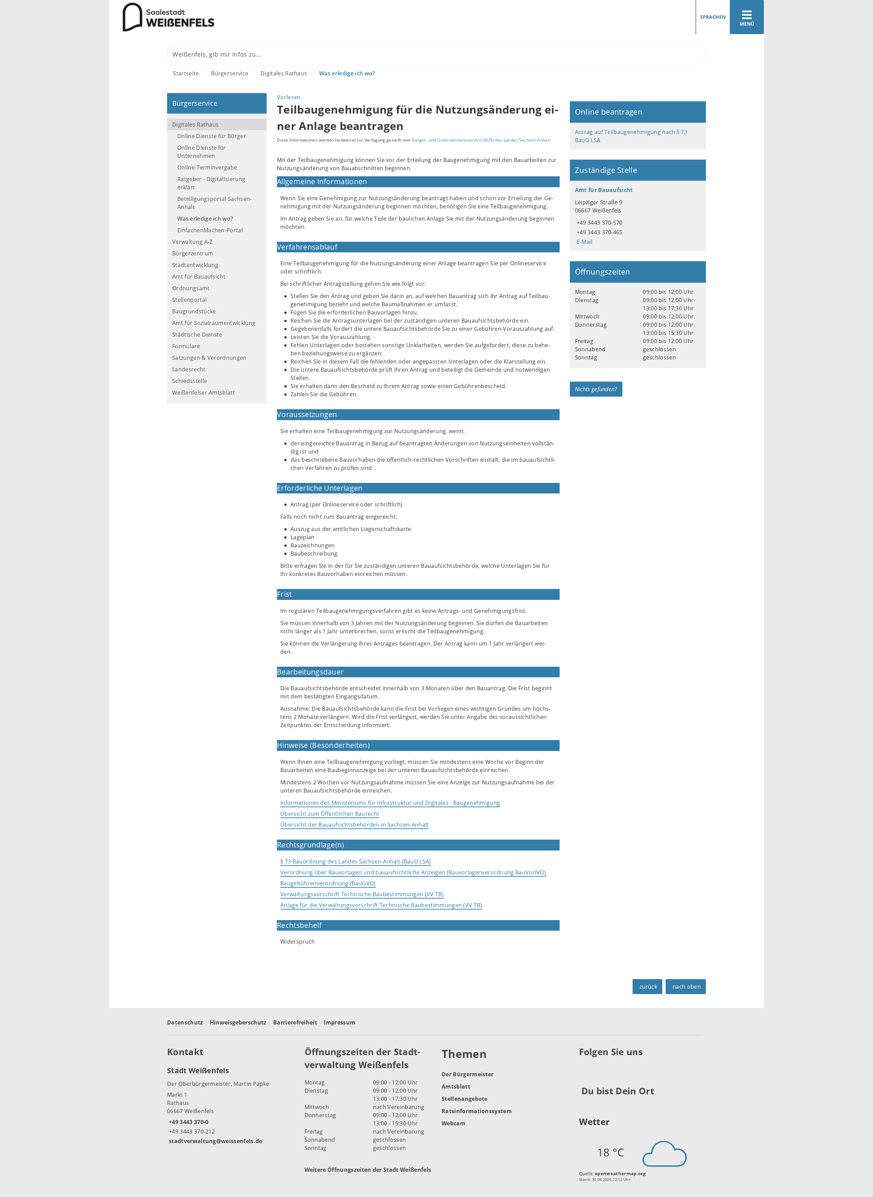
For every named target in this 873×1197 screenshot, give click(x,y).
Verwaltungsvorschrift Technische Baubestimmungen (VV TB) (362, 894)
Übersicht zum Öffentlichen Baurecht (329, 813)
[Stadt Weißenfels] (230, 1105)
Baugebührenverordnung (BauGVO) (328, 883)
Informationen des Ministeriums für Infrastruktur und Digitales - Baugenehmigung (390, 803)
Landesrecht (189, 369)
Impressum (339, 1022)
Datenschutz (185, 1022)
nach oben (686, 986)
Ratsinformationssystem (477, 1111)
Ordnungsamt (191, 288)
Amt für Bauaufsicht (198, 276)
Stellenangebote (465, 1099)
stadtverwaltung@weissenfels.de (214, 1141)
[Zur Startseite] (270, 17)
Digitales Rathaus (284, 73)
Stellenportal (189, 300)
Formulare (186, 346)
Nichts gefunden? (596, 389)
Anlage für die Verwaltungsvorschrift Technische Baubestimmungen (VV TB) (381, 905)
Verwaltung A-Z (192, 242)
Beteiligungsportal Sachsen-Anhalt (214, 203)
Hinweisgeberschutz (238, 1022)
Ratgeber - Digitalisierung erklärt (211, 183)
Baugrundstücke (194, 311)
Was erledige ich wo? (347, 73)
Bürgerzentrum (192, 253)
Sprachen (713, 17)
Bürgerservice (229, 73)
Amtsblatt (456, 1086)
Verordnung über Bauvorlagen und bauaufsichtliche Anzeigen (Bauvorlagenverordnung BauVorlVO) (413, 872)
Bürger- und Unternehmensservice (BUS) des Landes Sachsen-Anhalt (481, 140)
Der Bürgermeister (467, 1074)
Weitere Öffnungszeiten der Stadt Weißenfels (368, 1169)
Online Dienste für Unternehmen (201, 152)
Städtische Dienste (197, 334)
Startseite (186, 73)
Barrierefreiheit (295, 1022)
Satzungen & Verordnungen (209, 357)
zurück (648, 986)
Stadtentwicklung (195, 265)
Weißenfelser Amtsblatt (203, 392)
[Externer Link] (585, 1068)
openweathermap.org (620, 1173)
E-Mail (584, 242)
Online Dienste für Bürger (211, 136)
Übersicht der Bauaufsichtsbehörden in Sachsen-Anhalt (354, 824)
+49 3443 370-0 (187, 1122)
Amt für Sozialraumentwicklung (213, 323)
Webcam (453, 1123)
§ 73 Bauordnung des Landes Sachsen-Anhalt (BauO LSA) (355, 861)
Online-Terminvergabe (207, 167)
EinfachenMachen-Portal (210, 230)
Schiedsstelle (189, 381)
